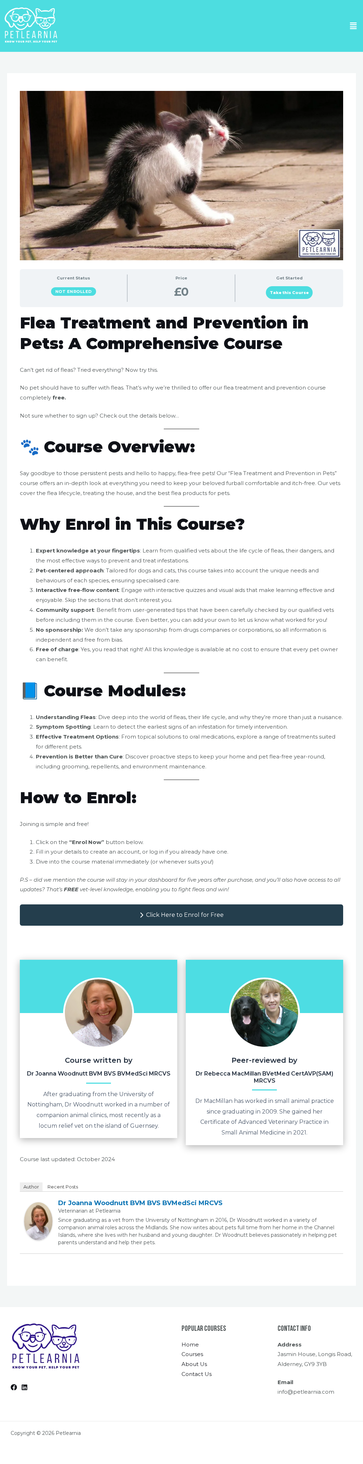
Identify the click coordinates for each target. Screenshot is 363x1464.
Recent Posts (63, 1187)
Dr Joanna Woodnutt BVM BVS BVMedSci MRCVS (140, 1203)
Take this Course (289, 292)
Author (31, 1187)
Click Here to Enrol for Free (185, 914)
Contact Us (197, 1374)
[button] (353, 26)
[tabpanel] (181, 787)
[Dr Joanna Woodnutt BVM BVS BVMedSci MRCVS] (38, 1221)
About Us (194, 1364)
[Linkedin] (24, 1387)
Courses (192, 1354)
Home (190, 1344)
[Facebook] (14, 1387)
